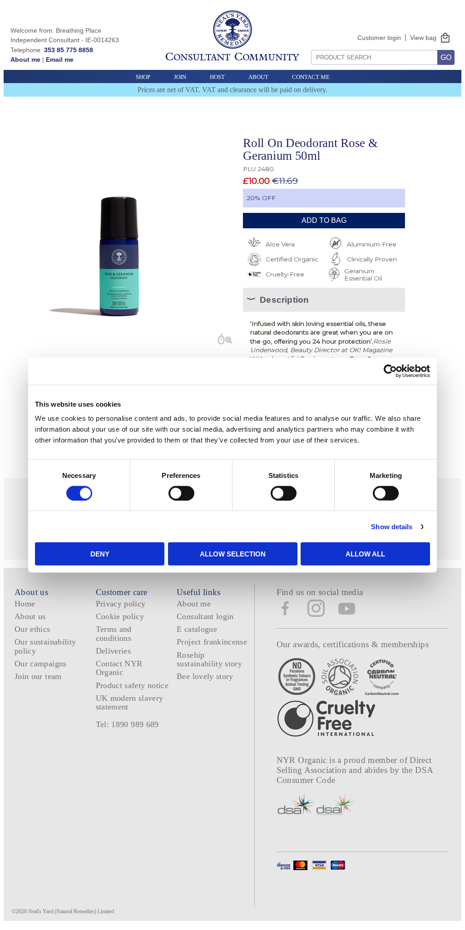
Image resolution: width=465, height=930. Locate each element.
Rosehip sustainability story (209, 659)
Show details (391, 526)
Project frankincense (212, 641)
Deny (99, 554)
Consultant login (205, 616)
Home (25, 603)
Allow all (365, 554)
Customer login (379, 37)
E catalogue (197, 629)
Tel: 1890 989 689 (127, 724)
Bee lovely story (205, 676)
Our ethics (32, 629)
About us (30, 616)
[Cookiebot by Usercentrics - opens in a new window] (390, 371)
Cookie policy (120, 616)
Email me (60, 59)
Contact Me (311, 77)
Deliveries (113, 650)
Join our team (38, 676)
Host (217, 77)
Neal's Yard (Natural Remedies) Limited (71, 911)
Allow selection (233, 554)
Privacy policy (121, 603)
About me (25, 59)
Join (180, 77)
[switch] (181, 493)
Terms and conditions (114, 633)
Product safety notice (132, 685)
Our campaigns (41, 663)
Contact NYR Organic (119, 668)
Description (284, 300)
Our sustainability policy (45, 646)
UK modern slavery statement (129, 702)
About (258, 77)
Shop (143, 77)
